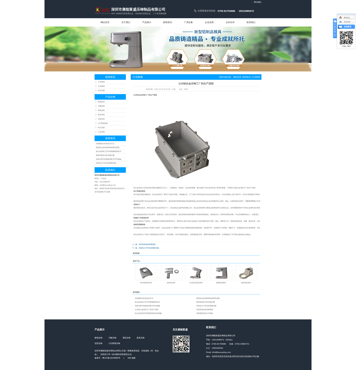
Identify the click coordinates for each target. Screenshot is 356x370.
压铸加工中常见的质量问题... (106, 163)
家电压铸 (101, 102)
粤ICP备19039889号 (111, 358)
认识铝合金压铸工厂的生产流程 (146, 310)
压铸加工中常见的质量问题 (206, 306)
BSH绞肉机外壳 (146, 283)
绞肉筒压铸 (171, 283)
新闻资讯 (167, 22)
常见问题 (101, 90)
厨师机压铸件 (221, 283)
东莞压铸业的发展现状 (204, 310)
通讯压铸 (101, 110)
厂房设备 (188, 22)
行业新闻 (101, 86)
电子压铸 (101, 128)
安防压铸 (101, 119)
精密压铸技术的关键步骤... (106, 155)
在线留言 (348, 27)
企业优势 (209, 22)
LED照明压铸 (103, 123)
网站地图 (257, 2)
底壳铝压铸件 (246, 283)
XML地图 (131, 358)
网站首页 (105, 22)
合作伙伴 (230, 22)
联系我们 (251, 22)
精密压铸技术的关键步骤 (205, 302)
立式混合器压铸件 (196, 283)
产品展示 (146, 22)
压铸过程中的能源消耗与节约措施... (109, 159)
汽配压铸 (101, 106)
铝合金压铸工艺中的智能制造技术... (109, 151)
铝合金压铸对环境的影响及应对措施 (148, 313)
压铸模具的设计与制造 (204, 313)
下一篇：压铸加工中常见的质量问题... (146, 248)
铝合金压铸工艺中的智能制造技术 (147, 302)
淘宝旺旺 (347, 22)
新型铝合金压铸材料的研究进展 (208, 298)
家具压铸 (101, 115)
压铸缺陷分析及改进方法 (144, 298)
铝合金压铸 (141, 95)
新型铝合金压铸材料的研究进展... (108, 147)
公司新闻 (101, 82)
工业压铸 (101, 132)
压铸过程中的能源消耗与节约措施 (147, 306)
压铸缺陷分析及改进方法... (106, 144)
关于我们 (125, 22)
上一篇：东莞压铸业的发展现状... (144, 244)
